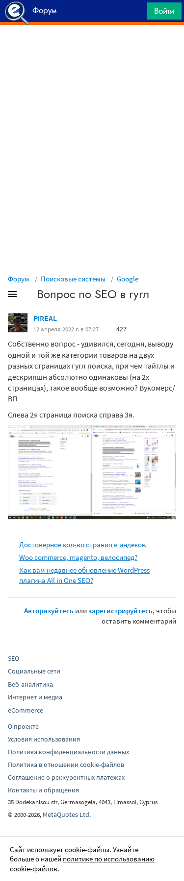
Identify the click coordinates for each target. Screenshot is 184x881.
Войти (164, 11)
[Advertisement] (92, 49)
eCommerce (25, 710)
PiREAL (45, 318)
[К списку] (28, 296)
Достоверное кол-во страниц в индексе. (83, 544)
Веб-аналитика (30, 684)
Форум (18, 278)
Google (127, 278)
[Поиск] (136, 13)
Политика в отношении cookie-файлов (66, 764)
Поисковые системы (73, 278)
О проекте (23, 726)
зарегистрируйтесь (120, 610)
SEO (13, 658)
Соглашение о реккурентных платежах (66, 777)
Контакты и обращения (43, 790)
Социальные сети (34, 671)
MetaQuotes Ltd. (67, 814)
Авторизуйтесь (49, 610)
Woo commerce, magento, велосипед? (78, 557)
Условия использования (44, 739)
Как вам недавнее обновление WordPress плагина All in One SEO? (84, 575)
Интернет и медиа (35, 697)
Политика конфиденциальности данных (68, 751)
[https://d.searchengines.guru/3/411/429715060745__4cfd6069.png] (92, 471)
